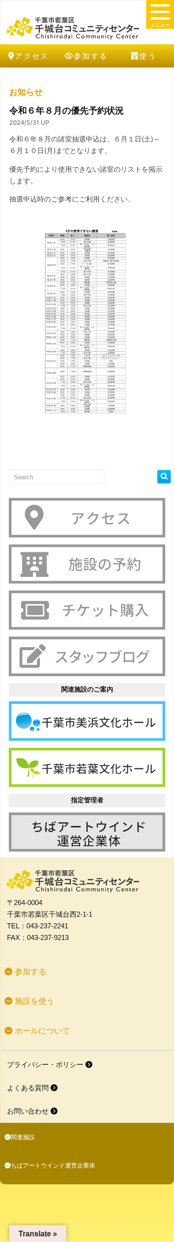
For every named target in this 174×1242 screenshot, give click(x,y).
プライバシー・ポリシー (46, 1064)
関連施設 (23, 1137)
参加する (91, 55)
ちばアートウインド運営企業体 (53, 1165)
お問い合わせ (29, 1111)
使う (147, 55)
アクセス (32, 55)
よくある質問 (29, 1088)
